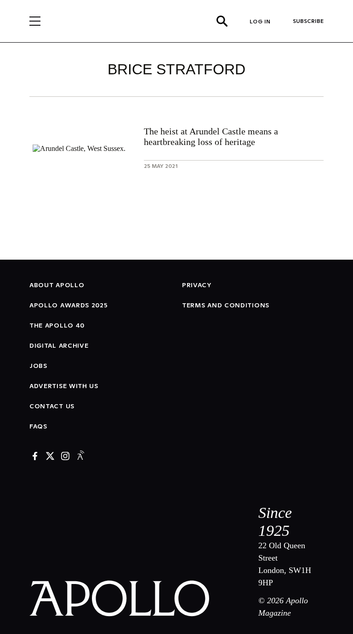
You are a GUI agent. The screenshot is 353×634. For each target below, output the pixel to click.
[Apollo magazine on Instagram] (65, 456)
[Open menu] (34, 21)
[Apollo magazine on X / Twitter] (50, 456)
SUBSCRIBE (308, 20)
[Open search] (222, 21)
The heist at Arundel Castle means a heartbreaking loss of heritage (211, 136)
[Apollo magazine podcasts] (80, 456)
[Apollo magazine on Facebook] (34, 456)
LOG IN (260, 21)
